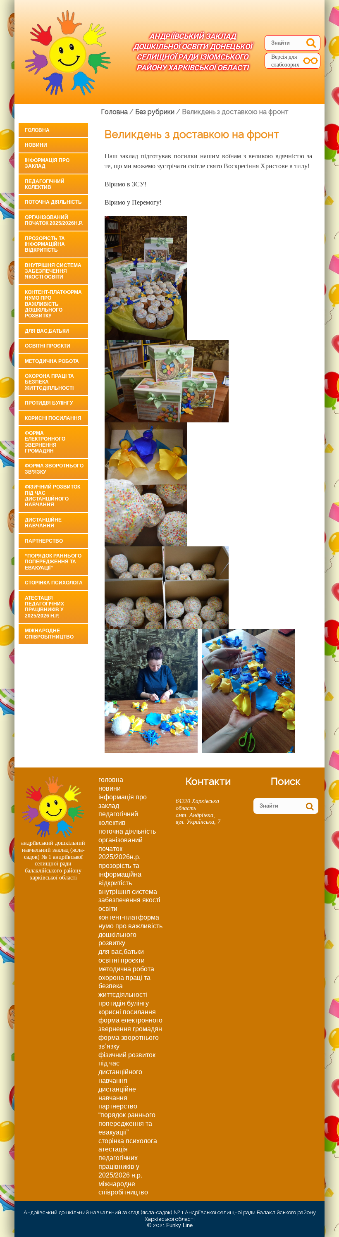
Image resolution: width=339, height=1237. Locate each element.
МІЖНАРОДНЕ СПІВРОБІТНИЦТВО (49, 633)
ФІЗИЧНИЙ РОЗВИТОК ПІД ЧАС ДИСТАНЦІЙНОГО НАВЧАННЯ (52, 496)
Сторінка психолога (54, 583)
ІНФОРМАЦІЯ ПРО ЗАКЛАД (47, 163)
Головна (37, 130)
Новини (36, 145)
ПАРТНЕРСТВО (44, 541)
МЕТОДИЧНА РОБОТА (52, 361)
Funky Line (179, 1225)
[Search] (311, 42)
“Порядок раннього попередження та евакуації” (53, 562)
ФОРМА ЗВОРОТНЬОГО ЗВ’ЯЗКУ (54, 468)
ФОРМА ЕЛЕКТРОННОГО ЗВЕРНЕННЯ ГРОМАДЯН (45, 442)
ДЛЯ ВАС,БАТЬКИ (47, 331)
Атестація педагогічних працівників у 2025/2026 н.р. (44, 607)
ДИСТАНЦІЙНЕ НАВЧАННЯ (43, 523)
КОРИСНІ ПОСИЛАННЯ (53, 418)
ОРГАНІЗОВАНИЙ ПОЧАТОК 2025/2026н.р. (54, 220)
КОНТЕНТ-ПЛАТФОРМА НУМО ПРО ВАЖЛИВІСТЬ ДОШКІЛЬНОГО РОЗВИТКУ (53, 304)
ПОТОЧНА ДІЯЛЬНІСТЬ (53, 202)
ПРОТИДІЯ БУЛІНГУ (49, 403)
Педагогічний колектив (44, 184)
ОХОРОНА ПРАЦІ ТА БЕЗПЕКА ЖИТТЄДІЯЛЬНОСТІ (49, 382)
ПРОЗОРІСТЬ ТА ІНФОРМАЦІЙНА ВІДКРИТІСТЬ (45, 244)
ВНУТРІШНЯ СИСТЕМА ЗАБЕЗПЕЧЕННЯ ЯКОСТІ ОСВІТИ (53, 271)
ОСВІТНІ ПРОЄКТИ (47, 346)
